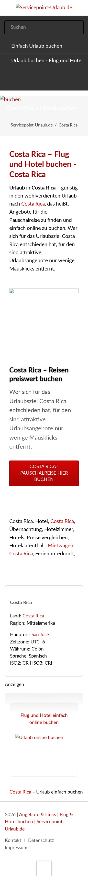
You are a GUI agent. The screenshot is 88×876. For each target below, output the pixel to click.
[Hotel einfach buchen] (44, 80)
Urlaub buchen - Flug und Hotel (47, 60)
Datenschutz (41, 840)
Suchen (75, 28)
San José (40, 634)
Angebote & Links (37, 815)
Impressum (16, 848)
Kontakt (13, 840)
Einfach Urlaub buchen (36, 46)
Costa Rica (33, 204)
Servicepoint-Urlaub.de (32, 125)
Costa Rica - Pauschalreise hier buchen (44, 473)
